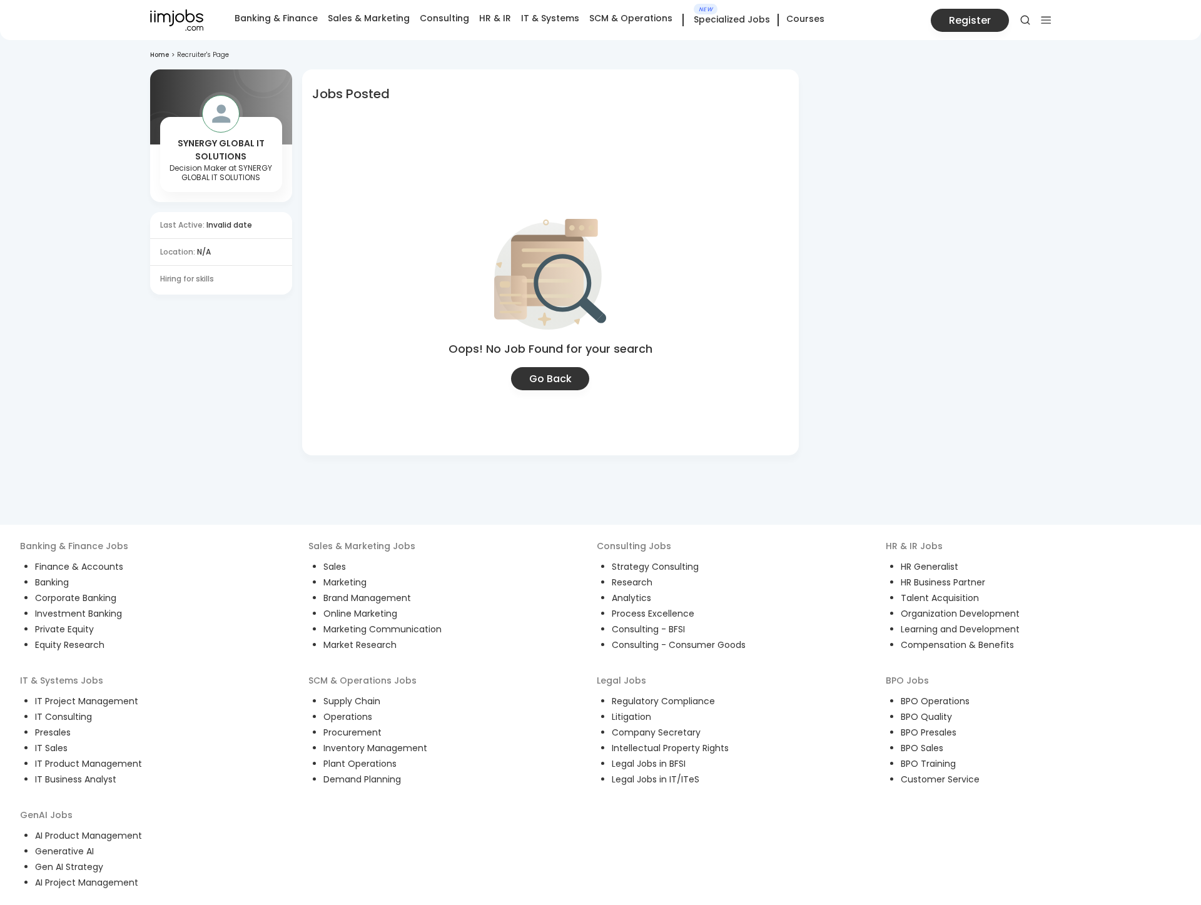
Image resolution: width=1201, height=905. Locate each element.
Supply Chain (351, 701)
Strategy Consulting (655, 566)
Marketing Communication (382, 629)
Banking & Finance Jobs (74, 546)
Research (632, 582)
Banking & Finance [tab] (276, 18)
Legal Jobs (621, 680)
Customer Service (940, 779)
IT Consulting (63, 716)
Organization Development (960, 613)
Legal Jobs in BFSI (649, 763)
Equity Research (69, 645)
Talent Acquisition (940, 598)
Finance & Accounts (79, 566)
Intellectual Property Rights (670, 748)
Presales (53, 732)
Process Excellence (653, 613)
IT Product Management (88, 763)
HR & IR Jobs (914, 546)
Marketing (345, 582)
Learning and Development (960, 629)
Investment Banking (78, 613)
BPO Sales (922, 748)
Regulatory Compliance (663, 701)
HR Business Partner (943, 582)
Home (159, 54)
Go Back (550, 379)
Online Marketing (360, 613)
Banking (52, 582)
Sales (334, 566)
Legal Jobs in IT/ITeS (655, 779)
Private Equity (64, 629)
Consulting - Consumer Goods (679, 645)
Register (970, 20)
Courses (805, 19)
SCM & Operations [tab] (630, 18)
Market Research (360, 645)
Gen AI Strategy (69, 867)
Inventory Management (375, 748)
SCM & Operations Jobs (362, 680)
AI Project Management (86, 882)
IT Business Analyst (75, 779)
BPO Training (928, 763)
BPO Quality (926, 716)
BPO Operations (935, 701)
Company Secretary (656, 732)
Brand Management (367, 598)
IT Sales (51, 748)
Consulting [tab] (444, 18)
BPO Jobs (907, 680)
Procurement (352, 732)
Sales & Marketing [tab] (369, 18)
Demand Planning (362, 779)
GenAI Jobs (46, 815)
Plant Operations (360, 763)
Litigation (631, 716)
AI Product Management (88, 835)
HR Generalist (929, 566)
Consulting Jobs (634, 546)
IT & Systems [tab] (550, 18)
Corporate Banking (75, 598)
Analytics (631, 598)
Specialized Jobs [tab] (732, 20)
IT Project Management (86, 701)
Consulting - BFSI (648, 629)
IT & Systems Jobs (61, 680)
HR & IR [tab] (495, 18)
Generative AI (64, 851)
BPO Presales (928, 732)
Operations (347, 716)
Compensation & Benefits (957, 645)
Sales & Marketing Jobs (361, 546)
